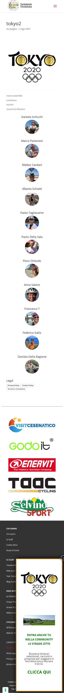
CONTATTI (11, 642)
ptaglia (13, 28)
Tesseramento (13, 565)
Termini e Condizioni (16, 389)
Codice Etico (12, 544)
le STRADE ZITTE (13, 596)
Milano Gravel (12, 612)
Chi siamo (10, 534)
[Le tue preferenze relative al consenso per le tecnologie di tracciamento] (5, 690)
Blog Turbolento (13, 581)
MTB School (11, 627)
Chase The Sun (13, 601)
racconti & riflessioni (15, 109)
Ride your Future (14, 570)
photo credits (12, 664)
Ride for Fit (11, 633)
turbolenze (11, 100)
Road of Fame (12, 550)
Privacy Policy (13, 385)
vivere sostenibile (14, 95)
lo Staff (9, 539)
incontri (10, 104)
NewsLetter (11, 647)
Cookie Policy (27, 385)
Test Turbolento (13, 576)
